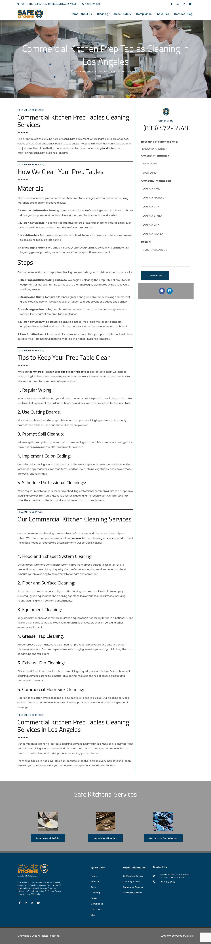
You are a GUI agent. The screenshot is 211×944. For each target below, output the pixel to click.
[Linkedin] (170, 291)
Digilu (190, 935)
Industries (163, 14)
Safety (127, 14)
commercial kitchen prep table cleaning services (59, 372)
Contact (179, 14)
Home (74, 14)
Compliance (144, 14)
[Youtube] (190, 4)
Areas (117, 14)
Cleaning (102, 14)
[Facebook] (171, 4)
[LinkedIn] (177, 4)
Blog (189, 14)
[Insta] (184, 4)
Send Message (155, 275)
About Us (86, 14)
